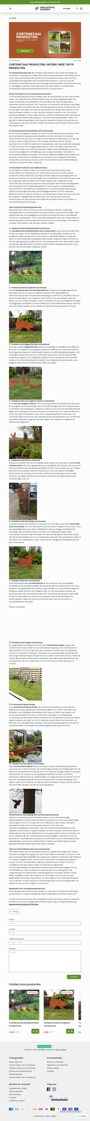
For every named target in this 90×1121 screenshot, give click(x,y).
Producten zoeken (17, 1100)
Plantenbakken (15, 1074)
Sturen (74, 977)
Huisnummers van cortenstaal (22, 1065)
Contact (12, 1097)
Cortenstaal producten (20, 73)
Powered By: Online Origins (45, 1116)
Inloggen (67, 8)
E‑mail (12, 929)
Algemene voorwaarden (57, 1065)
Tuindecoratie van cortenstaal (22, 1068)
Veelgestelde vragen (18, 1088)
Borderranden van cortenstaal (22, 1077)
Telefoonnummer (16, 939)
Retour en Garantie (55, 1062)
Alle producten (15, 1062)
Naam (11, 919)
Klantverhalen (15, 1094)
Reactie (12, 948)
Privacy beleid (53, 1068)
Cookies (50, 1071)
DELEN (14, 18)
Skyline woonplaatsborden (20, 1071)
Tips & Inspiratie (16, 1091)
